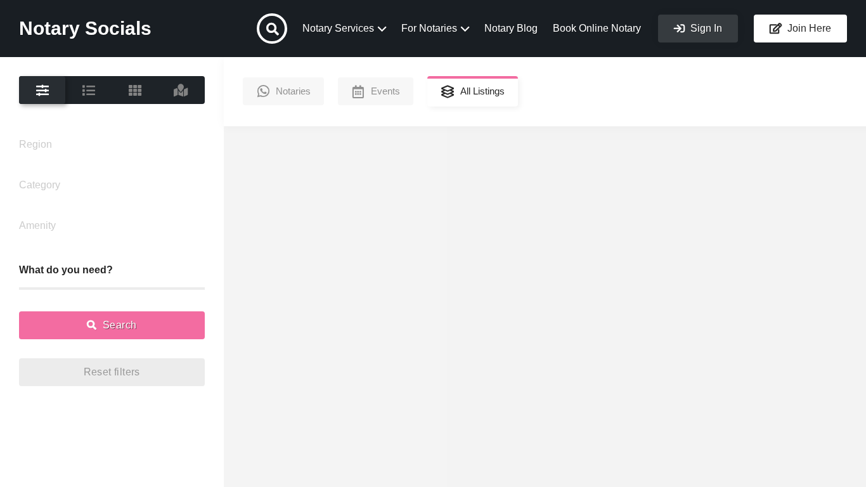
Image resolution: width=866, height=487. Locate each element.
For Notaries (429, 28)
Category (39, 184)
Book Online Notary (597, 28)
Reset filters (112, 372)
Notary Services (338, 28)
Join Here (808, 28)
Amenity (37, 225)
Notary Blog (511, 28)
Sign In (705, 28)
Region (35, 144)
